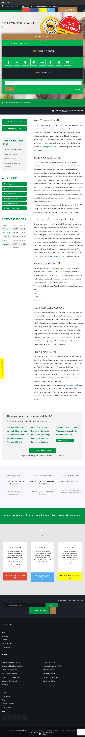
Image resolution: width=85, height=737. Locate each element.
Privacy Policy (6, 707)
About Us (5, 636)
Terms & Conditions (8, 703)
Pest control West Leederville (66, 431)
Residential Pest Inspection (10, 681)
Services (4, 640)
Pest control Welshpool (39, 438)
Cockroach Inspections (12, 189)
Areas (3, 711)
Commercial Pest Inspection (10, 677)
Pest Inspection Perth (49, 147)
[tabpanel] (15, 561)
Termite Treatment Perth (51, 677)
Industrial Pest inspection (9, 673)
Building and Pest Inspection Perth (12, 666)
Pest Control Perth (71, 385)
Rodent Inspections (11, 198)
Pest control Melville (14, 442)
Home (3, 632)
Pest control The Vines (64, 435)
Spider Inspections (11, 203)
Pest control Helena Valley (17, 427)
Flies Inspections (10, 193)
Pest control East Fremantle (17, 435)
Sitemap (4, 651)
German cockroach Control (50, 256)
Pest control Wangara (15, 438)
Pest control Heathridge (40, 431)
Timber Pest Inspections (9, 670)
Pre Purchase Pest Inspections (11, 662)
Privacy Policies (36, 732)
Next (9, 89)
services (64, 111)
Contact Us (5, 692)
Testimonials (6, 647)
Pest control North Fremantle (67, 427)
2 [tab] (44, 588)
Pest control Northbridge (40, 435)
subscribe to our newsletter (70, 600)
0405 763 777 (69, 9)
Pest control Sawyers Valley (17, 431)
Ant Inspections (10, 184)
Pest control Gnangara (39, 442)
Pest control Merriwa (39, 427)
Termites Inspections (12, 208)
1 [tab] (41, 588)
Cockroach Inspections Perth (52, 666)
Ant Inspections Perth (50, 662)
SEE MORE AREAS (64, 440)
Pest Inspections (7, 643)
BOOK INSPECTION (14, 122)
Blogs (3, 700)
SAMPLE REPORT (14, 128)
